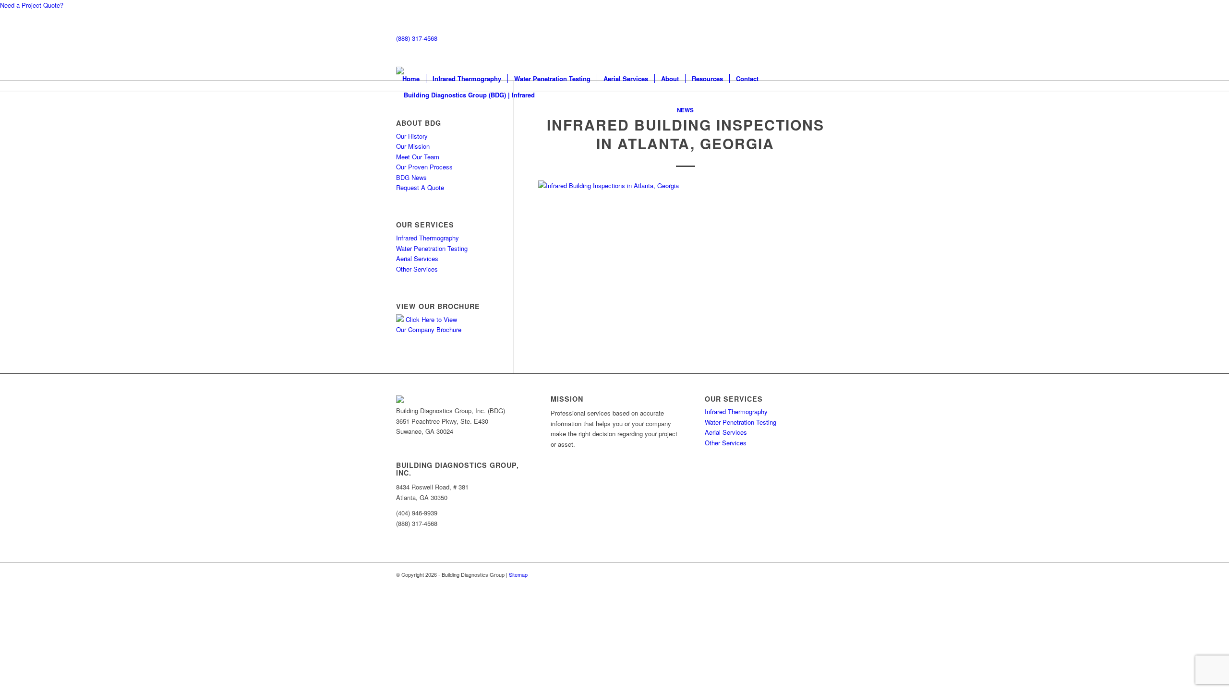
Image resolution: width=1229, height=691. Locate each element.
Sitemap (518, 574)
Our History (412, 136)
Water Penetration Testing (432, 248)
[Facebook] (405, 441)
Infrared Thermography (427, 237)
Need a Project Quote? (31, 5)
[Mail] (398, 441)
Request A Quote (420, 187)
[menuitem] (411, 79)
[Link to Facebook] (811, 38)
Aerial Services (417, 258)
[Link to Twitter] (826, 38)
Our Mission (413, 146)
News (685, 110)
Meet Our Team (417, 156)
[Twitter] (412, 441)
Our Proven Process (424, 166)
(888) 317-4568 (416, 38)
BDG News (411, 177)
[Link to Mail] (797, 38)
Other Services (417, 269)
